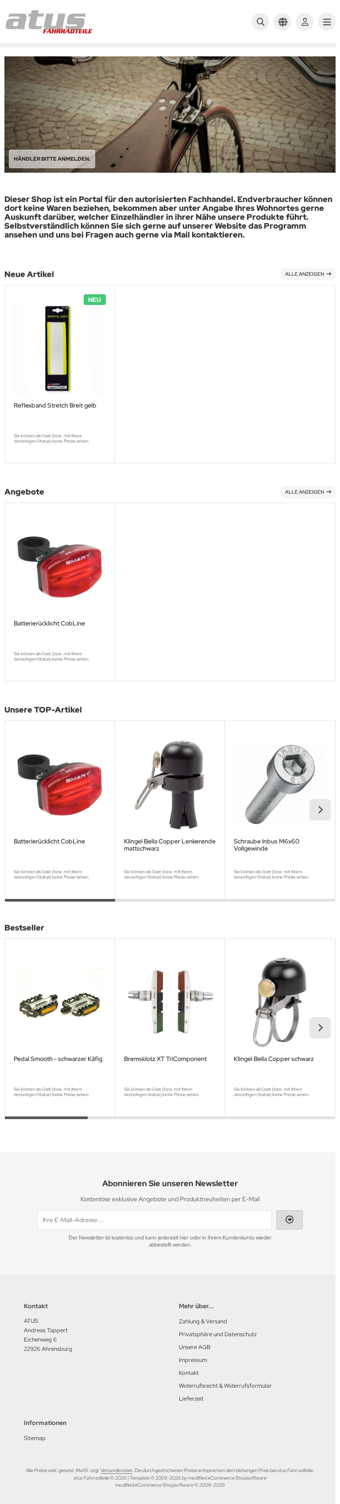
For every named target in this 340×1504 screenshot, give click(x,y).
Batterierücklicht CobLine (49, 623)
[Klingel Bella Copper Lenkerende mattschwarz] (170, 785)
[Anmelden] (304, 22)
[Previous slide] (20, 374)
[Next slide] (320, 374)
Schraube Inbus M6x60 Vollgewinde (266, 845)
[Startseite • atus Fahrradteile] (48, 32)
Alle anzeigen (304, 274)
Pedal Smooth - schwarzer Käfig (58, 1059)
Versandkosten (116, 1470)
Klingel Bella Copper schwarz (274, 1059)
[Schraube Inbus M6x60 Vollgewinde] (280, 785)
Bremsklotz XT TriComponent (165, 1059)
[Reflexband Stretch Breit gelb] (60, 349)
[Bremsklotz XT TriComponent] (170, 1003)
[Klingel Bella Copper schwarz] (280, 1003)
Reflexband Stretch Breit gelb (55, 405)
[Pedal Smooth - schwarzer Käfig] (60, 1003)
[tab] (60, 905)
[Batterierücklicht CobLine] (60, 567)
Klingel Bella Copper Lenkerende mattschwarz (170, 845)
